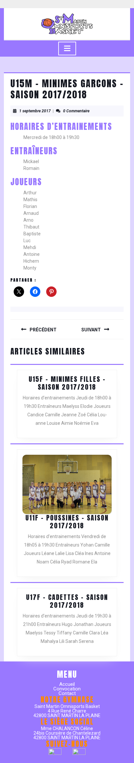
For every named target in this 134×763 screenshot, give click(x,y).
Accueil (67, 684)
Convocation (67, 689)
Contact (67, 693)
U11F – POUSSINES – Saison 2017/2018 (67, 522)
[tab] (67, 48)
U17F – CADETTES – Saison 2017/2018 (67, 601)
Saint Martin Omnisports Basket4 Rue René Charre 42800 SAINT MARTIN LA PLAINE (67, 711)
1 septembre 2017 (35, 111)
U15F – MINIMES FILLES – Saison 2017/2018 (67, 383)
